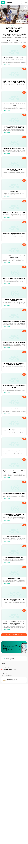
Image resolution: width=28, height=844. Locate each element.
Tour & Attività (14, 25)
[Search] (22, 2)
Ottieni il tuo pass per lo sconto (14, 634)
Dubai (15, 669)
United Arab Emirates (7, 669)
